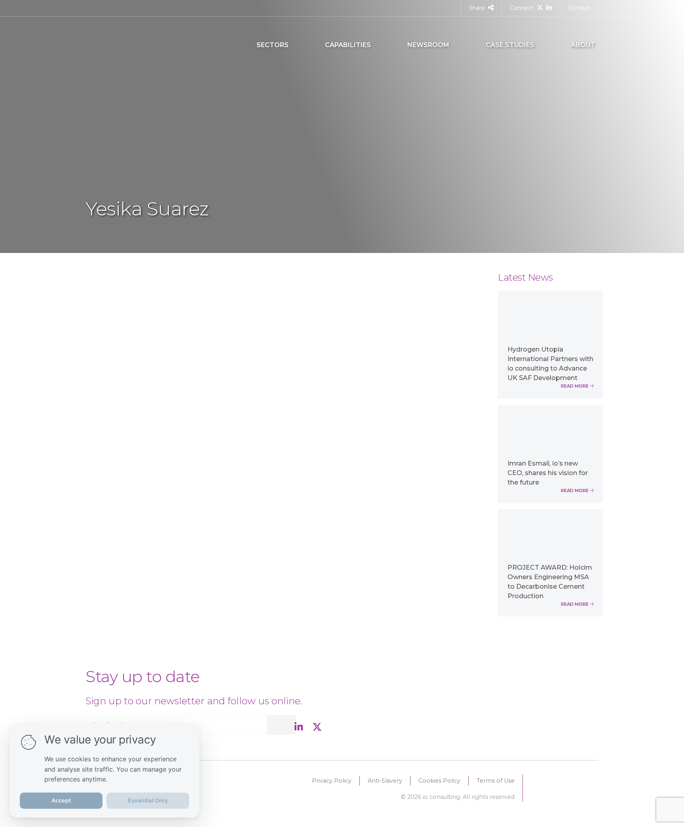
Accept (61, 800)
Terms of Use (496, 780)
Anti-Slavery (385, 780)
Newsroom (428, 45)
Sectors (272, 45)
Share (477, 7)
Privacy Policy (332, 780)
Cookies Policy (439, 780)
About (583, 45)
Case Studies (510, 45)
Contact (579, 7)
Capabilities (348, 45)
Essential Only (148, 800)
